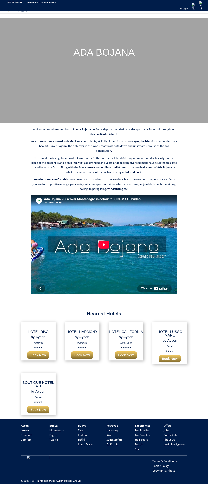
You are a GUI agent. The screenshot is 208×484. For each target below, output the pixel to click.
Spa (137, 449)
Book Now (38, 355)
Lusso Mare (85, 444)
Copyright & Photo (163, 470)
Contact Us (170, 435)
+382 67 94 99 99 (14, 2)
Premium (26, 435)
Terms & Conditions (164, 461)
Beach (139, 444)
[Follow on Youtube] (179, 449)
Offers (167, 425)
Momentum (56, 430)
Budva (53, 425)
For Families (142, 430)
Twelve (53, 439)
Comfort (26, 439)
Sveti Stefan (114, 439)
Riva (108, 435)
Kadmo (82, 435)
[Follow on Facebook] (166, 449)
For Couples (142, 435)
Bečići (81, 439)
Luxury (25, 430)
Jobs (166, 430)
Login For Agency (174, 444)
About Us (169, 439)
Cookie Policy (160, 466)
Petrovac (112, 425)
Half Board (141, 439)
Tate (80, 430)
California (112, 444)
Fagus (53, 435)
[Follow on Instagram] (172, 449)
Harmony (112, 430)
